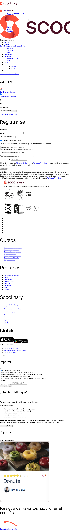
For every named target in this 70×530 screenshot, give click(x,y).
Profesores (7, 307)
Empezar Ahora (18, 14)
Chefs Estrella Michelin (11, 258)
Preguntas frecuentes (11, 275)
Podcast (6, 289)
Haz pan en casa (9, 260)
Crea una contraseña (7, 137)
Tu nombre (4, 130)
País (2, 156)
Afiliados (6, 323)
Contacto (7, 315)
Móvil (5, 159)
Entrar (2, 46)
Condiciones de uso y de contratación (16, 350)
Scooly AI (7, 283)
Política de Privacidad (40, 163)
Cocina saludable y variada (12, 252)
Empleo (6, 319)
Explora (6, 44)
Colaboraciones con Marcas (13, 309)
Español (6, 43)
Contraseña (4, 107)
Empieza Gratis (20, 46)
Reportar (9, 386)
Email (2, 104)
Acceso (14, 110)
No (23, 153)
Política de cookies (10, 352)
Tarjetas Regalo (9, 281)
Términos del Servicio (23, 163)
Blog (5, 287)
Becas (6, 311)
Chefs (6, 62)
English (13, 66)
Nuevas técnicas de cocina (13, 248)
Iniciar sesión (4, 74)
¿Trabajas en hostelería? (8, 153)
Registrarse (4, 168)
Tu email (3, 133)
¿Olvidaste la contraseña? (8, 114)
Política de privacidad (11, 348)
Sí (19, 153)
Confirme (9, 426)
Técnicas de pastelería (11, 250)
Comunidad (7, 56)
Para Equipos (8, 54)
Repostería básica (10, 254)
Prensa (6, 317)
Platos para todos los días (12, 256)
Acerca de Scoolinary (11, 305)
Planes (6, 277)
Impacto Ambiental (10, 313)
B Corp (6, 321)
